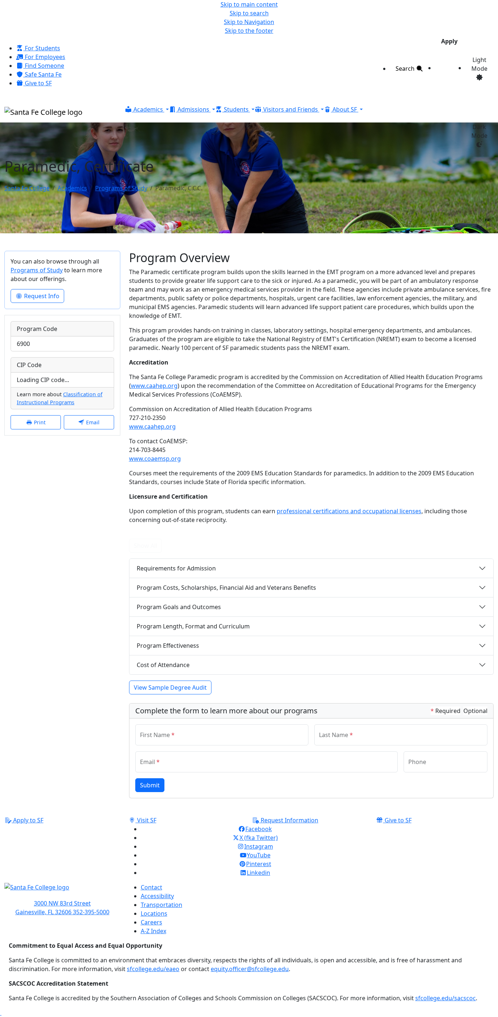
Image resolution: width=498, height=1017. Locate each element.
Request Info (41, 296)
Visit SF (146, 820)
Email (92, 422)
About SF (344, 109)
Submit (150, 785)
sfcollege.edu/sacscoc (445, 998)
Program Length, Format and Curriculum (193, 626)
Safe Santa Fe (42, 74)
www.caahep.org (154, 386)
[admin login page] (0, 1013)
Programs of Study (121, 188)
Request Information (288, 820)
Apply (449, 41)
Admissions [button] (193, 109)
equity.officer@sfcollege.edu (250, 969)
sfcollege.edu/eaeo (153, 969)
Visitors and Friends (290, 109)
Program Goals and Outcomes (179, 607)
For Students (41, 48)
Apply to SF (27, 820)
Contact (151, 887)
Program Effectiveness (168, 646)
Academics (72, 188)
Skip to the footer (249, 31)
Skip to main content (249, 4)
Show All (145, 546)
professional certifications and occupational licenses (349, 511)
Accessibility (157, 896)
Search (406, 69)
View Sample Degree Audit (170, 687)
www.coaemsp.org (155, 459)
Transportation (161, 905)
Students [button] (236, 109)
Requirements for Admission (176, 568)
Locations (154, 913)
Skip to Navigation (249, 22)
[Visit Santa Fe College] (62, 891)
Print (39, 422)
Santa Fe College (27, 188)
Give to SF (37, 83)
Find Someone (43, 66)
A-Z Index (153, 931)
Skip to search (249, 13)
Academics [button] (148, 109)
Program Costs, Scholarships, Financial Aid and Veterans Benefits (226, 588)
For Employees (44, 57)
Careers (151, 922)
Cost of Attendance (163, 665)
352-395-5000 (91, 912)
